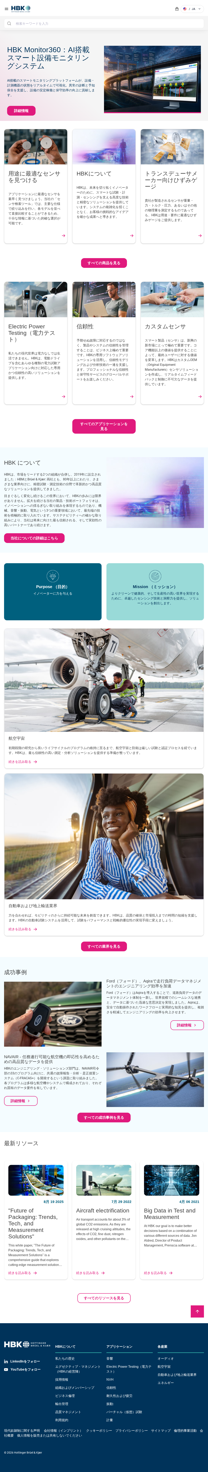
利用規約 (61, 1420)
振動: (110, 1404)
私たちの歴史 (65, 1358)
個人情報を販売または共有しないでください (50, 1435)
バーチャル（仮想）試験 (124, 1412)
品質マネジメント (68, 1412)
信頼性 (111, 1387)
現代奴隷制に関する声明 (22, 1430)
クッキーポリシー (99, 1430)
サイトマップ (161, 1430)
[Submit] (9, 23)
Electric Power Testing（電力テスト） (129, 1369)
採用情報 (61, 1379)
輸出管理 (61, 1404)
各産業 (162, 1346)
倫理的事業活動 (185, 1430)
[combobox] (104, 23)
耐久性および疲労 (119, 1395)
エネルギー (166, 1383)
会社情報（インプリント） (63, 1430)
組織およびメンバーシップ (74, 1387)
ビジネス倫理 (65, 1395)
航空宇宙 (164, 1366)
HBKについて (65, 1346)
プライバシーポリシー (131, 1430)
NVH (110, 1379)
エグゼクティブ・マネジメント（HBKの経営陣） (78, 1369)
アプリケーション (119, 1346)
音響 (109, 1358)
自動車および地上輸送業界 (177, 1374)
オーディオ (166, 1358)
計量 (109, 1420)
